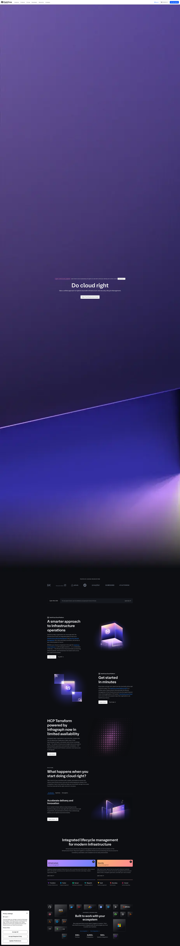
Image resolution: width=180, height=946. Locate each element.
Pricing (28, 2)
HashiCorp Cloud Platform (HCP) (118, 688)
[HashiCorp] (6, 2)
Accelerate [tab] (51, 793)
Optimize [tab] (57, 793)
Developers (34, 2)
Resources (41, 2)
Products (23, 2)
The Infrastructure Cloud (125, 694)
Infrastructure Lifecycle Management (57, 638)
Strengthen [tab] (65, 793)
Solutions (16, 2)
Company (47, 2)
